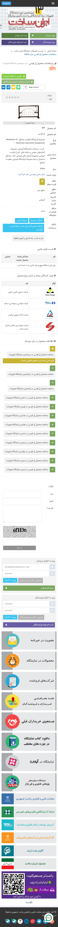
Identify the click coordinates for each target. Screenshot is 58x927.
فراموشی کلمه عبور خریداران (30, 580)
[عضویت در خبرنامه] (29, 641)
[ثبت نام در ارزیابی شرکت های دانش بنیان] (29, 838)
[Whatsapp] (18, 87)
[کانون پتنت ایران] (29, 851)
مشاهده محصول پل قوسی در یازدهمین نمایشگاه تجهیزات (32, 388)
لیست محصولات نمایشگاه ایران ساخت (28, 51)
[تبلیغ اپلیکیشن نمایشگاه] (29, 886)
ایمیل (51, 501)
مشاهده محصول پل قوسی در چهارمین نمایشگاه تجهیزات (26, 451)
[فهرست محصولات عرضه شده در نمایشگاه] (29, 662)
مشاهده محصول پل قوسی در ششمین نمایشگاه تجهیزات (26, 433)
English (6, 3)
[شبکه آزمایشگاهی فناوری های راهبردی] (29, 812)
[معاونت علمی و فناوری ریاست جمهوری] (19, 921)
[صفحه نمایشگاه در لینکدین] (26, 921)
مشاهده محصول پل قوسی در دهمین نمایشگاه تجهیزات (27, 397)
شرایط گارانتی (21, 220)
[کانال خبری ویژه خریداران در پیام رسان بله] (13, 921)
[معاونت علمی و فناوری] (29, 799)
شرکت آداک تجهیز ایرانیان (18, 315)
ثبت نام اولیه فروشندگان (17, 42)
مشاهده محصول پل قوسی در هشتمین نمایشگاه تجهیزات (26, 415)
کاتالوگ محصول (36, 220)
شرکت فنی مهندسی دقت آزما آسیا (31, 174)
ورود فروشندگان (49, 42)
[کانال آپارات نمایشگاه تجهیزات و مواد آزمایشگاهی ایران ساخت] (29, 763)
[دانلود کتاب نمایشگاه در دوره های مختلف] (29, 743)
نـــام (51, 494)
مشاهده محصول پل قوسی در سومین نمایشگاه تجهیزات (27, 460)
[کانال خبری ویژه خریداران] (38, 921)
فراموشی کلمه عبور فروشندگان (31, 617)
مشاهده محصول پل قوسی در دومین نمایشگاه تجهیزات (27, 469)
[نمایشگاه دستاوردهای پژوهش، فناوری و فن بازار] (29, 783)
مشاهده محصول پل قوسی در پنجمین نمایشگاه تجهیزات (26, 442)
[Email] (13, 87)
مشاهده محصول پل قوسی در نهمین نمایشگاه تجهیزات (27, 406)
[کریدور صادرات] (29, 825)
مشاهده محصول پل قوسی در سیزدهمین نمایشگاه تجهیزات (31, 354)
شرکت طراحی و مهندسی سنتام (16, 303)
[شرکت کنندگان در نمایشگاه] (29, 682)
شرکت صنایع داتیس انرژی (18, 292)
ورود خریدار (50, 35)
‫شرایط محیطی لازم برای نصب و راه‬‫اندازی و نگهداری (26, 227)
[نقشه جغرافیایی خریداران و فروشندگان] (29, 702)
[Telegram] (8, 87)
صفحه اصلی (51, 51)
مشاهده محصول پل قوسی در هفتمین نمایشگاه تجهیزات (26, 424)
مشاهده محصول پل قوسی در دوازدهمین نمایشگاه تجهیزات (31, 374)
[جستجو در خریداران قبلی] (29, 722)
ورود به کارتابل (10, 580)
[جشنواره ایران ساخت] (29, 864)
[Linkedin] (3, 87)
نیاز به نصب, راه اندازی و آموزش (28, 238)
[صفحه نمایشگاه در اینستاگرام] (32, 921)
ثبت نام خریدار (21, 35)
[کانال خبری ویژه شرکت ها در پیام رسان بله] (7, 921)
